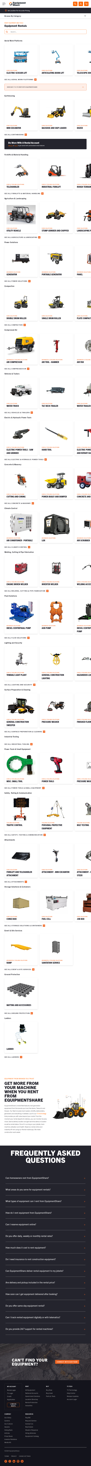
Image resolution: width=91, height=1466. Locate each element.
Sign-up (10, 145)
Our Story (7, 1418)
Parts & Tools (50, 1396)
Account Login (72, 1399)
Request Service (31, 1421)
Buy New (49, 1390)
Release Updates (73, 1396)
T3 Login (10, 1393)
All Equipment (30, 1390)
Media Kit (7, 1442)
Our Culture (8, 1424)
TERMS (6, 1456)
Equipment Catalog (32, 1436)
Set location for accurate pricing (19, 11)
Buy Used (49, 1393)
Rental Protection (31, 1402)
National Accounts (31, 1393)
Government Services (32, 1396)
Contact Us (29, 1424)
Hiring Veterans (30, 1433)
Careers (7, 1421)
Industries (28, 1405)
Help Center (71, 1393)
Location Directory (31, 1399)
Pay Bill (27, 1418)
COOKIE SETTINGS (25, 1456)
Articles (7, 1433)
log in (16, 145)
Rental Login (11, 1390)
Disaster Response (31, 1430)
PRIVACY (14, 1456)
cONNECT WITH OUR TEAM (67, 1362)
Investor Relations (10, 1439)
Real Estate (29, 1427)
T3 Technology (72, 1390)
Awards (7, 1427)
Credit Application (11, 1397)
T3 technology (41, 1113)
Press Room (8, 1436)
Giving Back (8, 1430)
